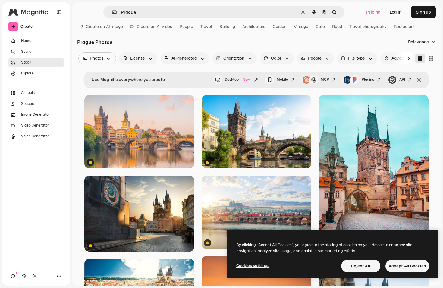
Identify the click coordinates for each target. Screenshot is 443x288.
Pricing (373, 12)
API (402, 79)
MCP (325, 79)
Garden (280, 26)
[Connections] (13, 276)
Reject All (360, 265)
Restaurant (404, 26)
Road (337, 26)
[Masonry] (420, 58)
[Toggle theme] (35, 276)
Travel (206, 26)
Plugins (368, 79)
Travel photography (368, 26)
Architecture (253, 26)
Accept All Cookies (407, 265)
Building (227, 26)
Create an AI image (104, 26)
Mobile (282, 79)
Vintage (301, 26)
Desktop (237, 79)
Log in (395, 12)
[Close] (418, 79)
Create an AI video (154, 26)
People (186, 26)
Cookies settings (252, 265)
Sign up (423, 12)
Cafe (320, 26)
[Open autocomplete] (112, 12)
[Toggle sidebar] (59, 12)
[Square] (431, 58)
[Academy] (24, 276)
